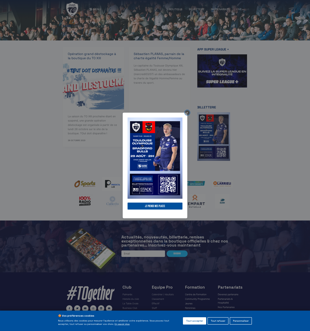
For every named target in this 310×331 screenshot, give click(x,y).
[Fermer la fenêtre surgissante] (187, 112)
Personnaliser (241, 320)
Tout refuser (218, 320)
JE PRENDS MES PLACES (155, 206)
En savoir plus (122, 324)
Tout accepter (194, 320)
